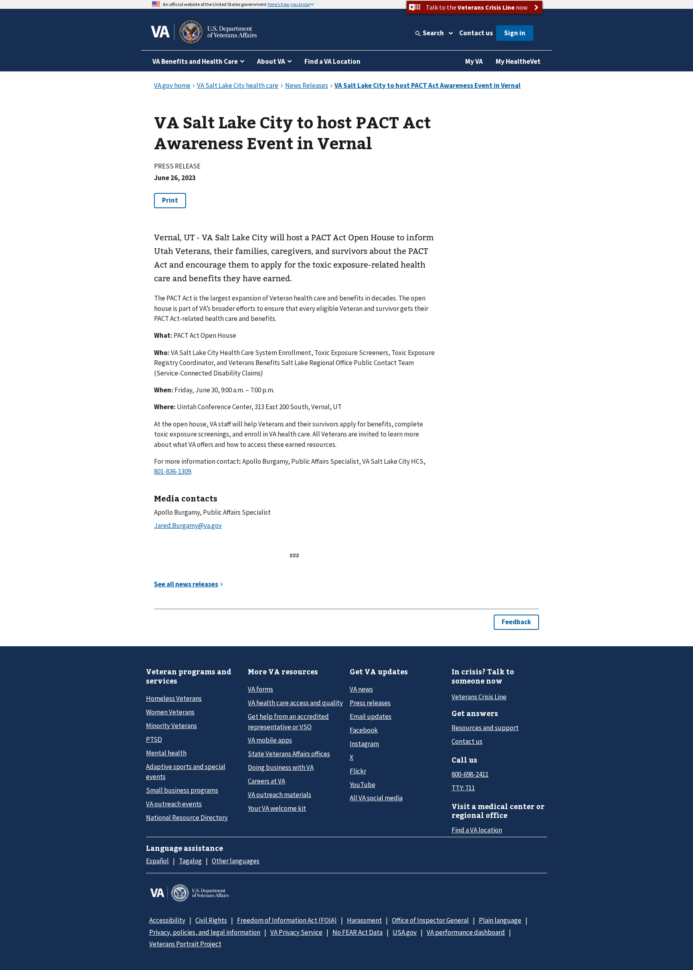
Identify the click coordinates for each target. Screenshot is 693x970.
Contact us (476, 32)
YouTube (362, 784)
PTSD (154, 739)
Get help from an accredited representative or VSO (288, 721)
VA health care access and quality (295, 702)
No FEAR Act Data (357, 932)
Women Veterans (170, 712)
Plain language (500, 920)
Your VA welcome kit (277, 808)
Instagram (364, 743)
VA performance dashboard (466, 932)
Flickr (358, 771)
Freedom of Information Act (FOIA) (287, 920)
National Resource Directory (187, 817)
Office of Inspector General (430, 920)
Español (157, 860)
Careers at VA (266, 781)
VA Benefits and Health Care (195, 61)
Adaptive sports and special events (185, 771)
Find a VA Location (332, 61)
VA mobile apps (270, 740)
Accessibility (167, 920)
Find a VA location (477, 830)
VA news (361, 689)
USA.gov (405, 932)
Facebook (364, 730)
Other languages (235, 860)
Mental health (166, 753)
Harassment (364, 920)
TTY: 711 (463, 787)
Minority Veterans (171, 725)
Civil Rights (211, 920)
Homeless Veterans (174, 698)
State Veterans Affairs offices (289, 753)
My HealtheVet (518, 61)
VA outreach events (174, 804)
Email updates (370, 716)
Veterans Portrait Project (185, 944)
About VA (271, 61)
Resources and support (485, 727)
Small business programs (182, 790)
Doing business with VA (281, 767)
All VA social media (376, 797)
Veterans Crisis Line (479, 696)
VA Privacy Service (296, 932)
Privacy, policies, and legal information (204, 932)
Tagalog (190, 860)
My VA (474, 61)
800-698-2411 (470, 774)
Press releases (370, 702)
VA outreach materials (279, 794)
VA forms (260, 689)
